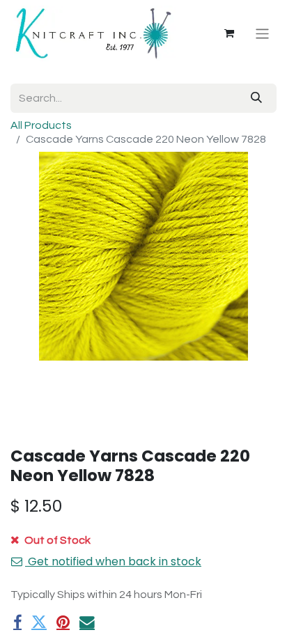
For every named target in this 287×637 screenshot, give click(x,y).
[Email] (87, 622)
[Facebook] (17, 622)
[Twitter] (39, 622)
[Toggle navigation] (262, 33)
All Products (41, 125)
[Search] (256, 98)
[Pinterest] (63, 622)
